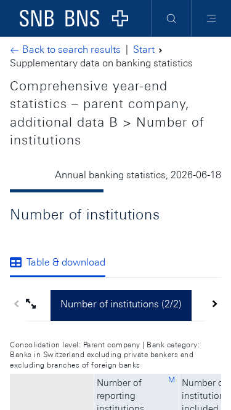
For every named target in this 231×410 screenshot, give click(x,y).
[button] (38, 305)
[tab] (62, 263)
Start (144, 49)
